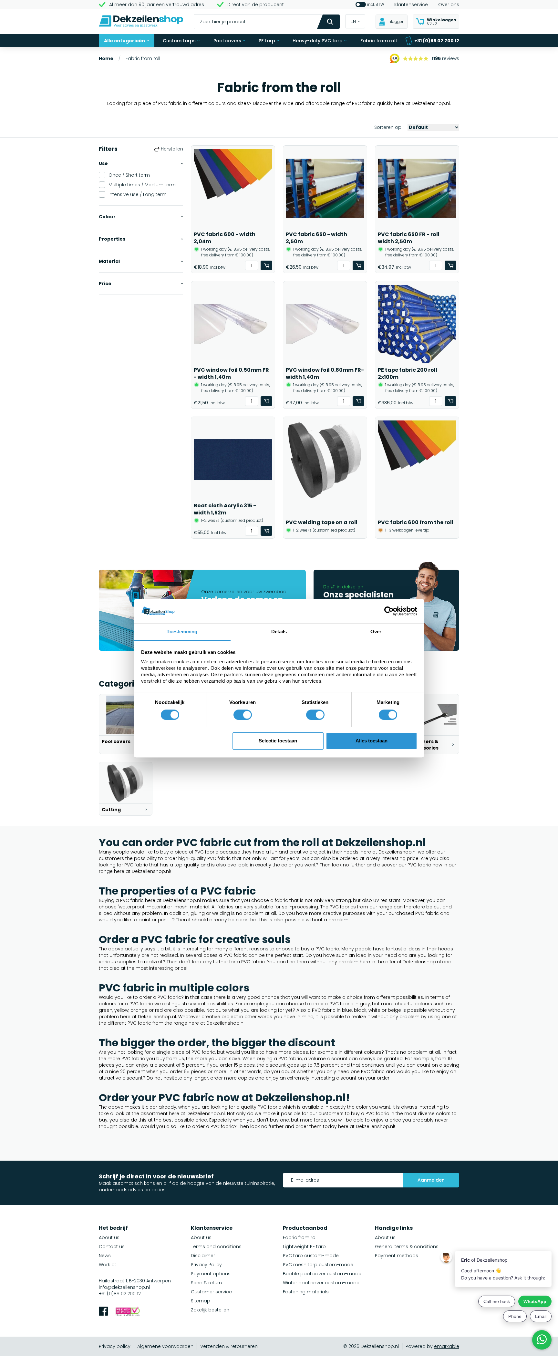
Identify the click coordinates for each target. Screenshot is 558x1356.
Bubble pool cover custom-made (322, 1273)
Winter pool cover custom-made (321, 1282)
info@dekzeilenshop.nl (124, 1287)
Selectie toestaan (278, 741)
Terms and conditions (216, 1246)
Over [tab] (375, 632)
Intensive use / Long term (137, 194)
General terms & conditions (407, 1246)
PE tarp (267, 40)
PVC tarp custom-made (311, 1255)
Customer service (211, 1292)
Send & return (206, 1282)
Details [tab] (279, 632)
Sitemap (200, 1301)
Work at (107, 1264)
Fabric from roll (378, 40)
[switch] (242, 714)
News (105, 1255)
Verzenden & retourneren (229, 1346)
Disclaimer (203, 1255)
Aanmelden (431, 1180)
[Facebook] (103, 1312)
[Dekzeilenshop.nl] (141, 21)
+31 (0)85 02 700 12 (436, 40)
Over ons (448, 4)
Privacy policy (114, 1346)
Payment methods (396, 1255)
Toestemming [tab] (182, 632)
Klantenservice (411, 4)
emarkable (446, 1346)
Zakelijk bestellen (210, 1310)
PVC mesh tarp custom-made (318, 1264)
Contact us (112, 1246)
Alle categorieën (124, 40)
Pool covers (227, 40)
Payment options (211, 1273)
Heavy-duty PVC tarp (318, 40)
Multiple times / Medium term (142, 184)
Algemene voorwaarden (165, 1346)
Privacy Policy (206, 1264)
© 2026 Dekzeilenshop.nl (371, 1346)
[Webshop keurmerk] (128, 1312)
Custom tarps (179, 40)
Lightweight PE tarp (304, 1246)
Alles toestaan (372, 741)
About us (109, 1237)
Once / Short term (129, 175)
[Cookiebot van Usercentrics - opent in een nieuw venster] (389, 611)
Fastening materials (306, 1292)
